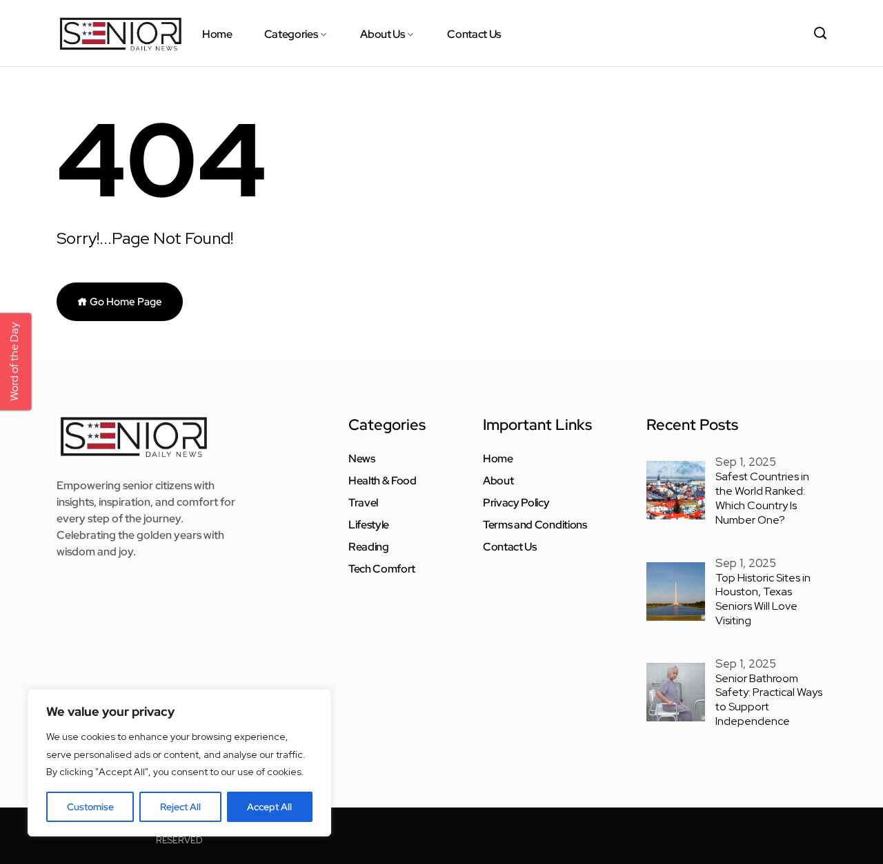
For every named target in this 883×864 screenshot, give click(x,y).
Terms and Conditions (535, 525)
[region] (179, 762)
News (361, 458)
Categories (291, 34)
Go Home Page (125, 302)
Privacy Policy (516, 502)
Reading (368, 547)
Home (217, 34)
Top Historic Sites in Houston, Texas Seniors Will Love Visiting (763, 599)
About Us (382, 34)
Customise (90, 807)
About (498, 480)
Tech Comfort (381, 569)
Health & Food (382, 480)
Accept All (269, 807)
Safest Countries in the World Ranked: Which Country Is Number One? (762, 497)
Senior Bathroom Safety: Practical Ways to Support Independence (768, 699)
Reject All (180, 807)
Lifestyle (368, 525)
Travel (363, 502)
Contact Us (474, 34)
